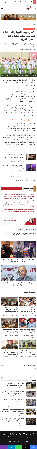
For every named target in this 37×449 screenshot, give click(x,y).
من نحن (29, 436)
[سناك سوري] (29, 8)
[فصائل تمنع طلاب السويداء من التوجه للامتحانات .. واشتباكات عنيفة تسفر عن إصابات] (31, 411)
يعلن (29, 94)
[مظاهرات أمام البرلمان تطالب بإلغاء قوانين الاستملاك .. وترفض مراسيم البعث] (31, 402)
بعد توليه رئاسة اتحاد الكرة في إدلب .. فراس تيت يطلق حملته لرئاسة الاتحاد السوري (13, 157)
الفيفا (18, 230)
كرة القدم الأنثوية (28, 234)
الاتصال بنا (8, 436)
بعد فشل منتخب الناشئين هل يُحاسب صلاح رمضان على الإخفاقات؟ (10, 331)
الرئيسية (32, 24)
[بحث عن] (35, 8)
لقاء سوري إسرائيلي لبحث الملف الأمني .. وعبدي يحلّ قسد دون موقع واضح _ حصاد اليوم (13, 421)
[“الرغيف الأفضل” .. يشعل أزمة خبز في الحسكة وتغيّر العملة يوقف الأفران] (31, 385)
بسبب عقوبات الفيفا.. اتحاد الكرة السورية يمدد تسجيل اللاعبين (28, 352)
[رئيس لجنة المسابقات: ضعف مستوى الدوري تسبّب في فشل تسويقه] (9, 344)
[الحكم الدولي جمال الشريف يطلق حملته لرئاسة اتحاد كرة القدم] (31, 167)
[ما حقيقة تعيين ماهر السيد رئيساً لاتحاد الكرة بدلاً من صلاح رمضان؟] (27, 323)
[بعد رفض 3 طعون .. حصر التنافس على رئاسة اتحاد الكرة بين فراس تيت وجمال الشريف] (27, 301)
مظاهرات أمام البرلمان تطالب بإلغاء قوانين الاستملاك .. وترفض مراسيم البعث (14, 402)
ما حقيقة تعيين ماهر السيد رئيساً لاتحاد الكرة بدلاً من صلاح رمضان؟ (28, 331)
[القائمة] (2, 8)
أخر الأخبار (26, 29)
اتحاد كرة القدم (28, 230)
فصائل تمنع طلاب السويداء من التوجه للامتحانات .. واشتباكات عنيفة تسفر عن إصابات (13, 411)
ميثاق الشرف (22, 436)
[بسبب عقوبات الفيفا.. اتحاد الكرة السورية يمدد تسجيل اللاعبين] (27, 344)
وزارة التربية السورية (13, 234)
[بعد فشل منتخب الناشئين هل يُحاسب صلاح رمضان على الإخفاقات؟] (9, 323)
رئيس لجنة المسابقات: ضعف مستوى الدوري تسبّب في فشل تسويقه (10, 352)
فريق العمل (15, 436)
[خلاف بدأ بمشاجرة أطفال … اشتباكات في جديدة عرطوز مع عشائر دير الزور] (31, 394)
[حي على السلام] (18, 16)
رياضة (27, 24)
